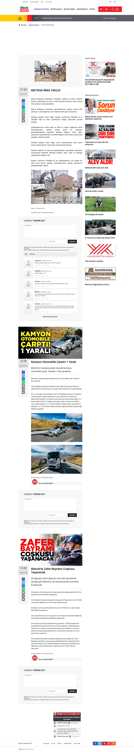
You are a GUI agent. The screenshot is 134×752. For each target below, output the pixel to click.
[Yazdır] (23, 117)
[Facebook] (23, 100)
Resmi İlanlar (56, 9)
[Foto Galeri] (115, 2)
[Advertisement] (67, 41)
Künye (53, 743)
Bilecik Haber (69, 9)
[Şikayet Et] (74, 265)
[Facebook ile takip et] (95, 743)
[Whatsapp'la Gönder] (23, 110)
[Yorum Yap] (23, 120)
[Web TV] (110, 2)
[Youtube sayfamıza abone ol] (104, 743)
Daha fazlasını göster (50, 317)
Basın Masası (82, 9)
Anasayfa (23, 25)
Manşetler (25, 2)
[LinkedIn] (23, 107)
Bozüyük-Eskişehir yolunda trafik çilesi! (54, 18)
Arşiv (42, 2)
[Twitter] (23, 103)
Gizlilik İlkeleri (68, 743)
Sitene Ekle (48, 2)
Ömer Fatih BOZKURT (45, 483)
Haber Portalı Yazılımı (27, 749)
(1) (43, 298)
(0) (43, 265)
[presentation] (25, 18)
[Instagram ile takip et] (109, 743)
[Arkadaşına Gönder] (23, 114)
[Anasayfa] (19, 2)
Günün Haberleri (34, 2)
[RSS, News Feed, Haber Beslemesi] (113, 743)
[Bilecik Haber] (24, 9)
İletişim (59, 743)
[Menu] (101, 9)
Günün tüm (109, 18)
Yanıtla (38, 265)
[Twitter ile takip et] (99, 743)
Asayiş (92, 9)
